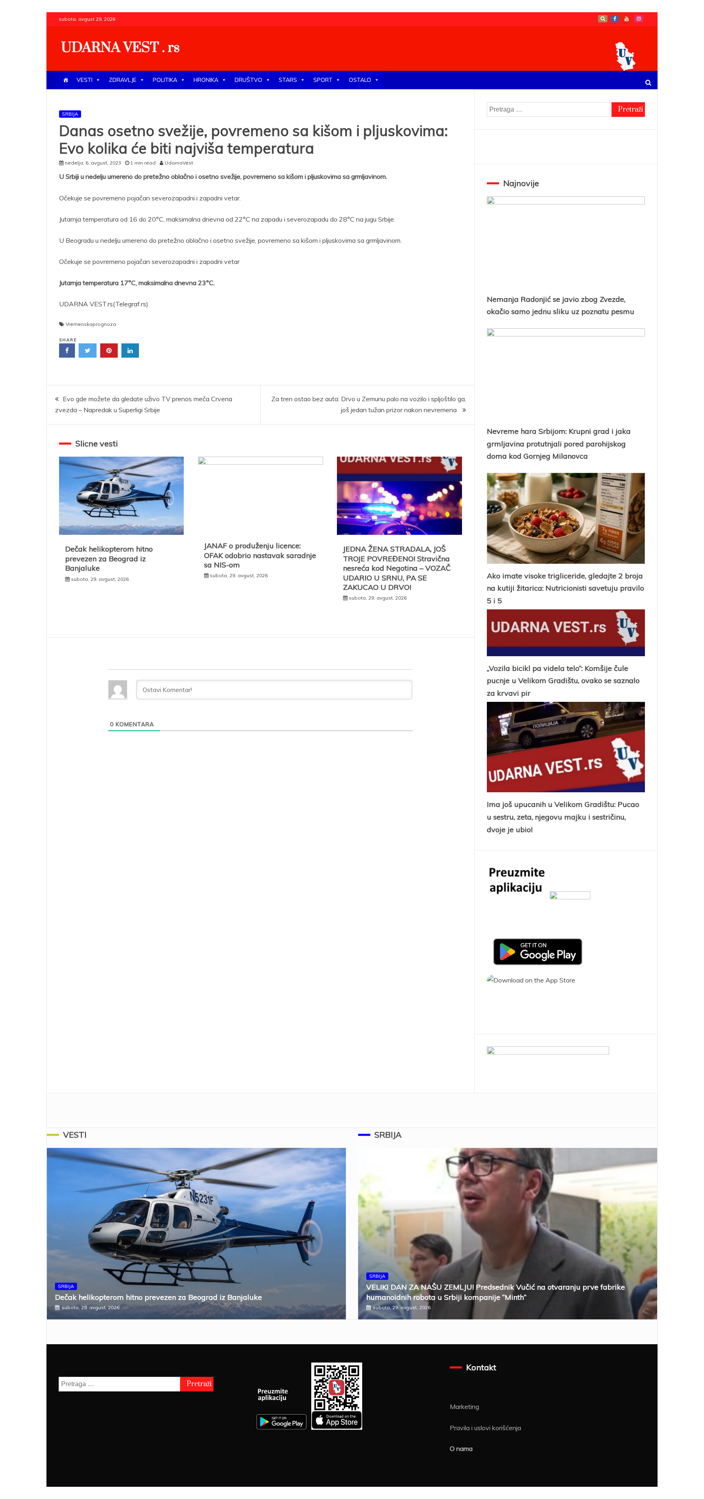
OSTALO (360, 80)
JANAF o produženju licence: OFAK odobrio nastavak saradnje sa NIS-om (260, 555)
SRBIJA (70, 114)
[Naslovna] (66, 80)
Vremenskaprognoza (91, 324)
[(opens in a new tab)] (566, 518)
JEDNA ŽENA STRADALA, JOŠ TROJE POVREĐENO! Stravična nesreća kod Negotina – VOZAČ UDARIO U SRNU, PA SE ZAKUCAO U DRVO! (397, 568)
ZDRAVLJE (122, 80)
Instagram (638, 18)
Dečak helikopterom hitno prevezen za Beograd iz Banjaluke (109, 558)
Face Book (615, 18)
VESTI (84, 80)
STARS (288, 80)
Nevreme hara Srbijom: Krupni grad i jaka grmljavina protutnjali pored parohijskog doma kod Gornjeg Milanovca (559, 443)
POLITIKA (165, 80)
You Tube (626, 18)
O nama (461, 1448)
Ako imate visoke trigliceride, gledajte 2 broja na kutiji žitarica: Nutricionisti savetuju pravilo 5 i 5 (565, 588)
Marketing (464, 1406)
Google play (602, 18)
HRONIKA (206, 80)
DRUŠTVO (248, 80)
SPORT (322, 80)
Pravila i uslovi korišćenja (485, 1428)
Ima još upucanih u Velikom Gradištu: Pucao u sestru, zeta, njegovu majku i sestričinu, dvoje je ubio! (563, 817)
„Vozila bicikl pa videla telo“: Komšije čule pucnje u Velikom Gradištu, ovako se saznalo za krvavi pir (563, 681)
